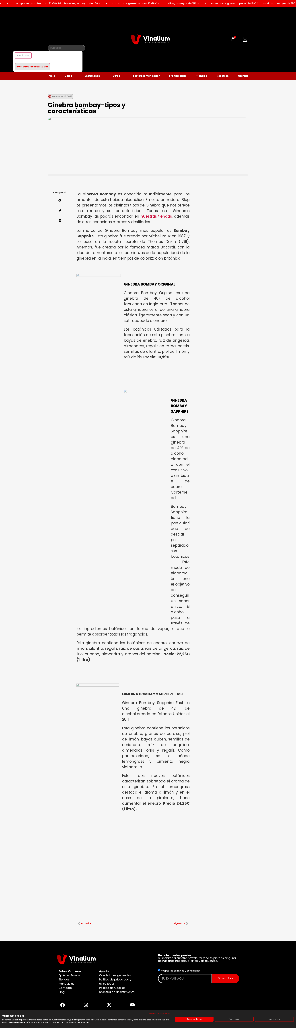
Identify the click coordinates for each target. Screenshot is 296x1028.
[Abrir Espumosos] (102, 76)
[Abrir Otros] (122, 76)
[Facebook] (62, 1004)
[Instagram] (85, 1004)
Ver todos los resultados (32, 66)
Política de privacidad (159, 1013)
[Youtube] (132, 1004)
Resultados (23, 55)
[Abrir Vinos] (74, 76)
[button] (245, 39)
